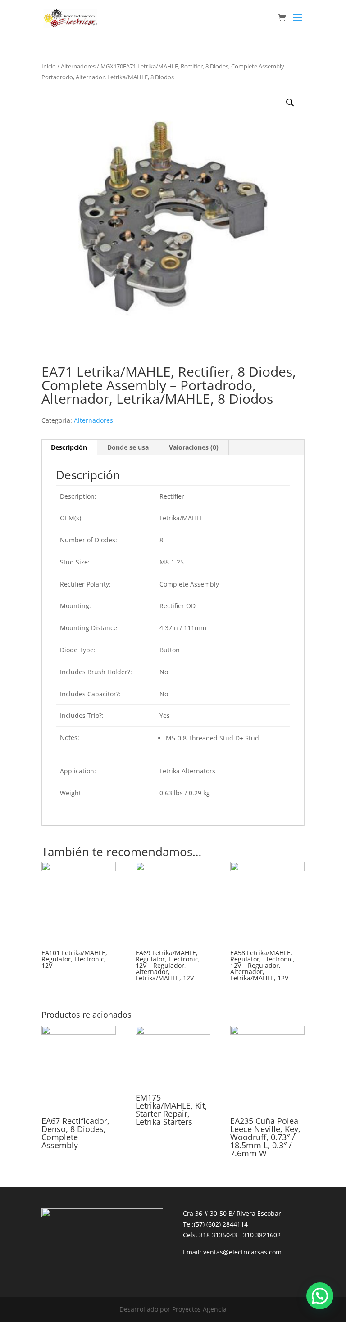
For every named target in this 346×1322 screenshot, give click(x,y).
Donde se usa (128, 447)
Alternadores (78, 66)
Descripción (69, 447)
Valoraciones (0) (194, 447)
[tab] (69, 447)
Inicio (48, 66)
